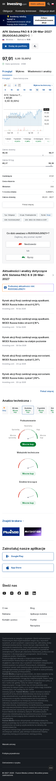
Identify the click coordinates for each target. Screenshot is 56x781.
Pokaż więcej (28, 204)
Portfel (33, 620)
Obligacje (8, 11)
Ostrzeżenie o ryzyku (11, 763)
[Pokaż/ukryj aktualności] (19, 85)
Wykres (20, 71)
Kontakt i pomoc (10, 620)
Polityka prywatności (11, 753)
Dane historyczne (20, 78)
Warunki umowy (9, 744)
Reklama (6, 614)
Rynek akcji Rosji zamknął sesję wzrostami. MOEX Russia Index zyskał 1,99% (26, 376)
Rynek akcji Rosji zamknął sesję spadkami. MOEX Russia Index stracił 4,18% (25, 320)
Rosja (48, 215)
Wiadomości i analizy (39, 71)
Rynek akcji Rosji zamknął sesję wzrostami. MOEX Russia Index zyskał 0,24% (26, 357)
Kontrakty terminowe (26, 11)
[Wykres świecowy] (5, 85)
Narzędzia (35, 625)
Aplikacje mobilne (38, 614)
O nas (5, 608)
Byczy (30, 257)
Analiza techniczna (15, 400)
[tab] (15, 410)
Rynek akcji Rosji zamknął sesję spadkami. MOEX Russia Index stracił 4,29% (25, 302)
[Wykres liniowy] (9, 85)
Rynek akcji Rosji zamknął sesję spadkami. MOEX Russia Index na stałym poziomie (25, 339)
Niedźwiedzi (30, 244)
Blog (32, 608)
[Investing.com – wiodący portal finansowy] (17, 4)
